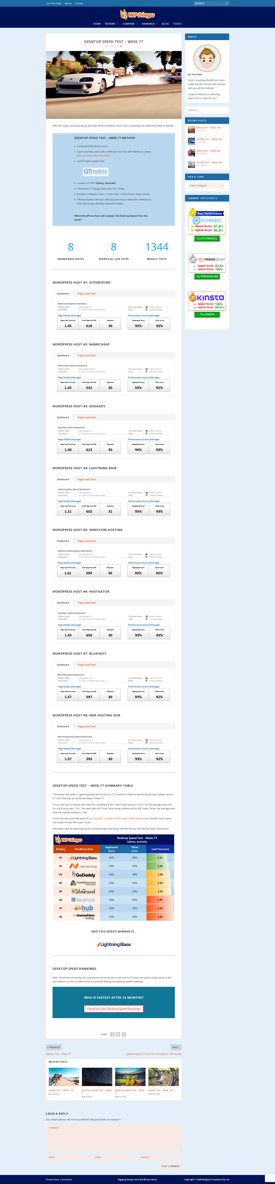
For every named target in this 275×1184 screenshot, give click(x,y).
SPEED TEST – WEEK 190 (208, 127)
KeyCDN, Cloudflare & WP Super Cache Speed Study (120, 818)
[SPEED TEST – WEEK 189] (191, 152)
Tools (177, 24)
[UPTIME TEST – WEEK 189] (191, 164)
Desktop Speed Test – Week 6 (130, 1091)
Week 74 (142, 804)
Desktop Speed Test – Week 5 (96, 1091)
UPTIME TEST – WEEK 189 (209, 162)
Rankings (148, 24)
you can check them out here (93, 155)
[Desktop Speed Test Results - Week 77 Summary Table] (114, 877)
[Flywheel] (207, 224)
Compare (129, 24)
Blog (165, 24)
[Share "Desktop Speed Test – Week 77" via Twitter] (118, 1034)
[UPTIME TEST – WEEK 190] (191, 141)
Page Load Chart (87, 293)
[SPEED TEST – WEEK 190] (191, 129)
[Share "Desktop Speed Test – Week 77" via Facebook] (112, 1034)
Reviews (110, 24)
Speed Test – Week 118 (61, 1090)
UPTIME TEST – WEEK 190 (209, 139)
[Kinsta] (207, 309)
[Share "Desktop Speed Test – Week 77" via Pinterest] (124, 1034)
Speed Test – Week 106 (160, 1090)
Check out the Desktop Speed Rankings (113, 1009)
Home (97, 24)
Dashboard (63, 293)
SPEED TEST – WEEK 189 (208, 151)
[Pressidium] (207, 271)
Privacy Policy (52, 1179)
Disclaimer (66, 1179)
